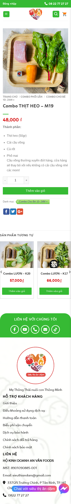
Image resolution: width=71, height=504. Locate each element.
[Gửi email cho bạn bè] (20, 211)
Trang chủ (10, 96)
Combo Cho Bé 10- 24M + (33, 201)
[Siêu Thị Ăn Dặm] (35, 14)
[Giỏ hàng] (64, 14)
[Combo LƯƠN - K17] (54, 258)
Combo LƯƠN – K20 (16, 273)
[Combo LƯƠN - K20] (17, 258)
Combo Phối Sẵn (31, 96)
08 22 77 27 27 (58, 3)
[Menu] (6, 14)
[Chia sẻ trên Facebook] (6, 211)
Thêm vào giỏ (35, 190)
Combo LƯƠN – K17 (54, 273)
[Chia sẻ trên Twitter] (13, 211)
